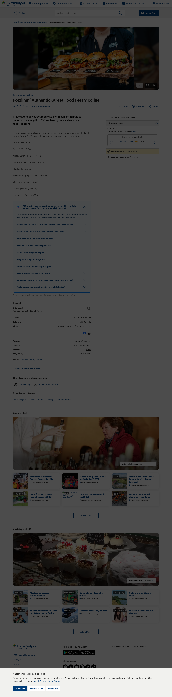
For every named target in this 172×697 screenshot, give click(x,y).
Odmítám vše (36, 688)
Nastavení (53, 688)
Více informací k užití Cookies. (48, 681)
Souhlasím (20, 688)
